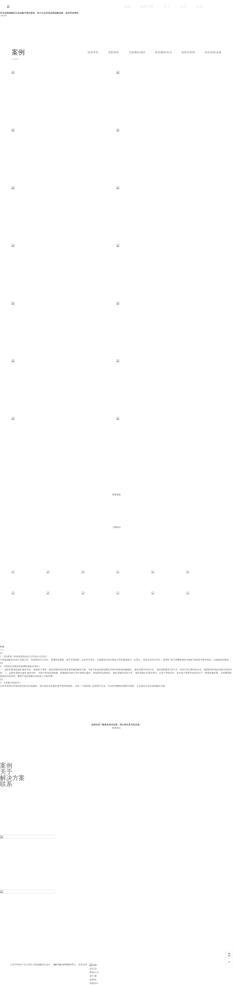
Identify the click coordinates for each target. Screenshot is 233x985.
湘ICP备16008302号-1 (64, 964)
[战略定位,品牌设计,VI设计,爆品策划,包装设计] (94, 965)
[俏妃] (133, 600)
